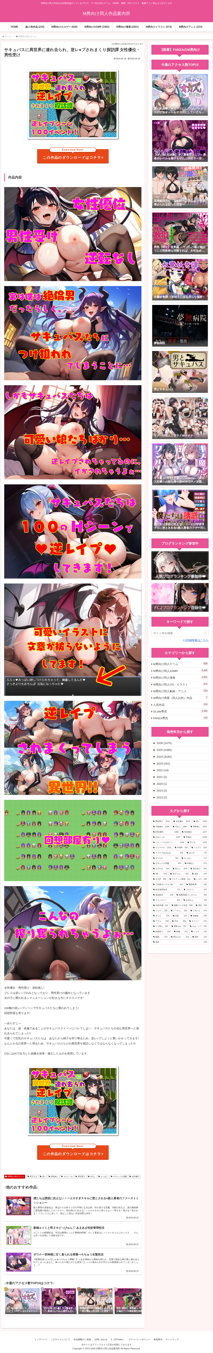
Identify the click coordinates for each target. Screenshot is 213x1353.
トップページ (40, 1339)
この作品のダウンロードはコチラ (72, 154)
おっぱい (104, 1176)
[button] (136, 1302)
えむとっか (68, 1176)
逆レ (44, 1176)
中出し (93, 1176)
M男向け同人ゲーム (16, 1176)
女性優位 (135, 1176)
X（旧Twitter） (118, 1339)
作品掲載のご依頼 (82, 1339)
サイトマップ (172, 1339)
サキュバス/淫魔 (120, 1176)
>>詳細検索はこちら (196, 640)
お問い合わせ (100, 1339)
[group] (22, 1301)
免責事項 (158, 1339)
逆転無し (54, 1176)
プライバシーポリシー (139, 1339)
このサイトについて (60, 1339)
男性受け (81, 1176)
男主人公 (33, 1176)
